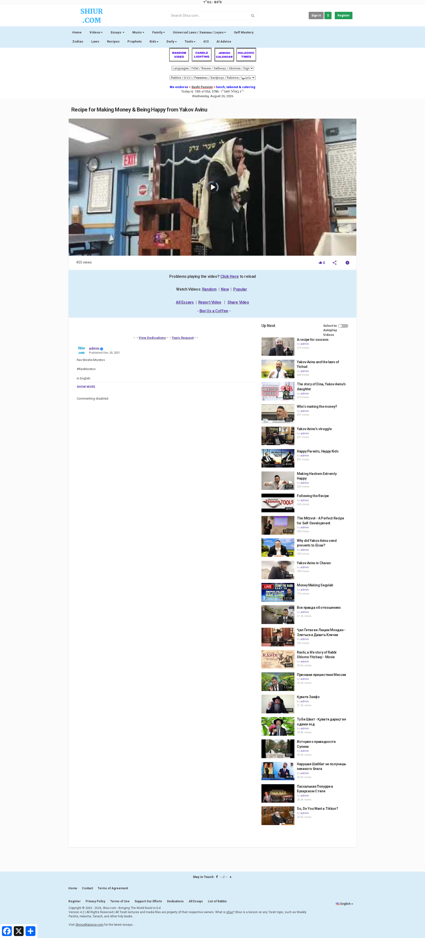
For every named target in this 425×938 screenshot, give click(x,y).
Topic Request (183, 338)
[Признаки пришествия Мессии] (277, 681)
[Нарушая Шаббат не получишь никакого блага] (277, 771)
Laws (95, 41)
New (225, 289)
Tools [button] (189, 41)
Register (343, 15)
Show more (86, 387)
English (345, 904)
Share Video (238, 302)
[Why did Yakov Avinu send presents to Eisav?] (277, 547)
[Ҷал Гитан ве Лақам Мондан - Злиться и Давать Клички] (277, 637)
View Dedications (152, 338)
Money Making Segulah (315, 585)
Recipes (113, 41)
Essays (116, 32)
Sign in (316, 15)
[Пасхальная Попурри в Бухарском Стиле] (277, 793)
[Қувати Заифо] (277, 704)
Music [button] (137, 32)
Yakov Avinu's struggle (314, 429)
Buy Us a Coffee (213, 311)
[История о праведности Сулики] (277, 748)
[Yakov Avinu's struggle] (277, 436)
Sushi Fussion (202, 87)
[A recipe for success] (277, 346)
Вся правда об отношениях (319, 608)
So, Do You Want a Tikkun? (317, 809)
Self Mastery (244, 32)
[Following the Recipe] (277, 503)
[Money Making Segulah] (277, 592)
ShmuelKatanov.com (90, 924)
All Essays (185, 302)
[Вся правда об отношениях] (277, 614)
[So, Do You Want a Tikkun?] (277, 815)
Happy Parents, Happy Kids (317, 451)
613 (206, 41)
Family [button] (157, 32)
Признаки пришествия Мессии (321, 675)
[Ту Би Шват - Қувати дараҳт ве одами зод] (277, 726)
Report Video (209, 302)
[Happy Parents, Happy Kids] (277, 458)
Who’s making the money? (317, 406)
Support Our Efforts (148, 901)
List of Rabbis (217, 901)
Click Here (229, 276)
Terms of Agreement (113, 888)
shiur (229, 912)
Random (209, 289)
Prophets (134, 41)
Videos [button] (95, 32)
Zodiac (77, 41)
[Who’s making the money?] (277, 413)
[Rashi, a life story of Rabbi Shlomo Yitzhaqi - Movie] (277, 659)
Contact (87, 888)
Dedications (175, 901)
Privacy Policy (95, 901)
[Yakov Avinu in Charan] (277, 570)
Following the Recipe (313, 496)
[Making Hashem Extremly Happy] (277, 480)
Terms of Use (120, 901)
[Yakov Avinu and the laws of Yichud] (277, 369)
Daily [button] (170, 41)
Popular (240, 289)
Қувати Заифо (308, 697)
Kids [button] (153, 41)
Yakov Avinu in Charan (314, 563)
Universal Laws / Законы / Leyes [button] (198, 32)
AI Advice (223, 41)
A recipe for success (313, 340)
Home (77, 32)
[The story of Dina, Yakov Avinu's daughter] (277, 391)
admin (94, 348)
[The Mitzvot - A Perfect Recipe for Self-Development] (277, 525)
